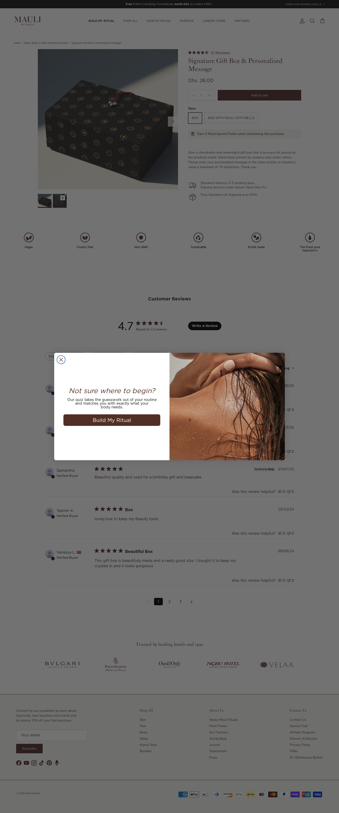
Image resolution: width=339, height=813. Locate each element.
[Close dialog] (61, 360)
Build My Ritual (112, 420)
